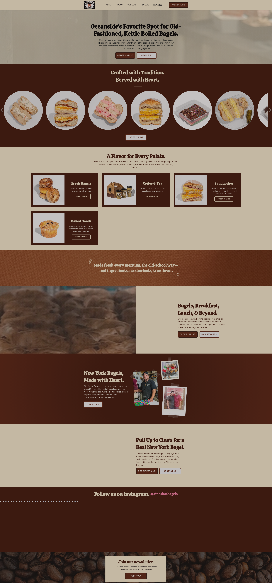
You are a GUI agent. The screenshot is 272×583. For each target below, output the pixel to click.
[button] (154, 266)
